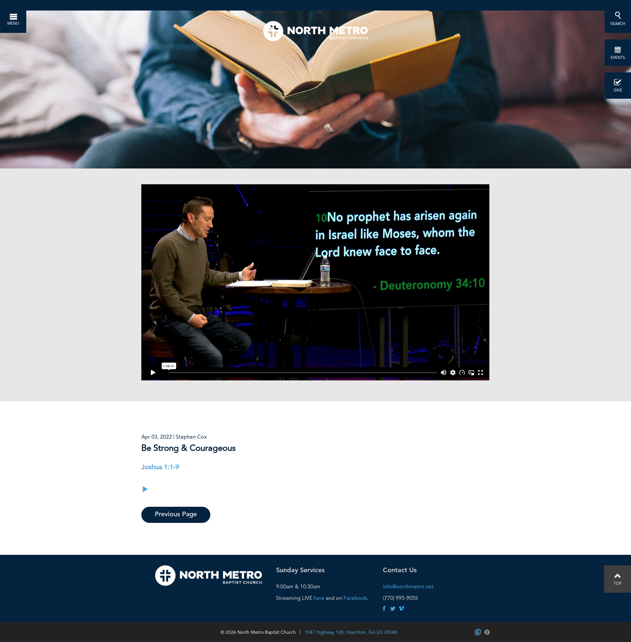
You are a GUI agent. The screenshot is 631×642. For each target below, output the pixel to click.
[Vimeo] (401, 609)
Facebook (355, 598)
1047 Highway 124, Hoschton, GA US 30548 (351, 632)
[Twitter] (392, 609)
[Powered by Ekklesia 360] (478, 632)
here (319, 598)
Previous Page (176, 514)
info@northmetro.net (408, 586)
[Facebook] (384, 609)
